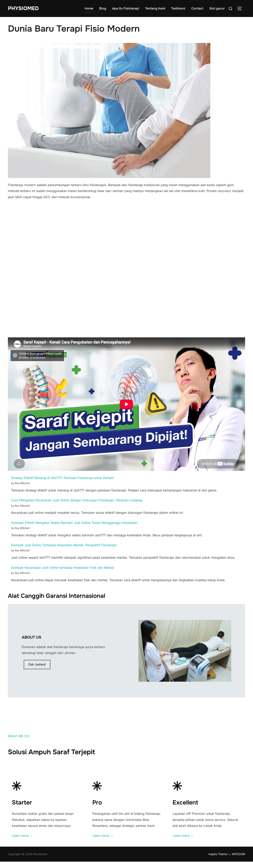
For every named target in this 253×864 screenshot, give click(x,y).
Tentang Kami (155, 8)
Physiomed (23, 8)
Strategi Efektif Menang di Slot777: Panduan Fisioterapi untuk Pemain (62, 478)
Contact (197, 8)
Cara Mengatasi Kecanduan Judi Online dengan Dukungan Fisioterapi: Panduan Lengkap (77, 500)
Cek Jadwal (37, 664)
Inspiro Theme (218, 854)
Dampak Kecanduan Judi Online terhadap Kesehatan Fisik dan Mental (62, 568)
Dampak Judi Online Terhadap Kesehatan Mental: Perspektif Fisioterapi (64, 545)
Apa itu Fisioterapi (125, 8)
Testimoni (178, 8)
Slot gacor (217, 8)
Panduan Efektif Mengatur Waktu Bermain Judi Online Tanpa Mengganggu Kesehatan (74, 523)
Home (89, 8)
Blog (102, 8)
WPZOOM (238, 854)
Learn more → (22, 836)
